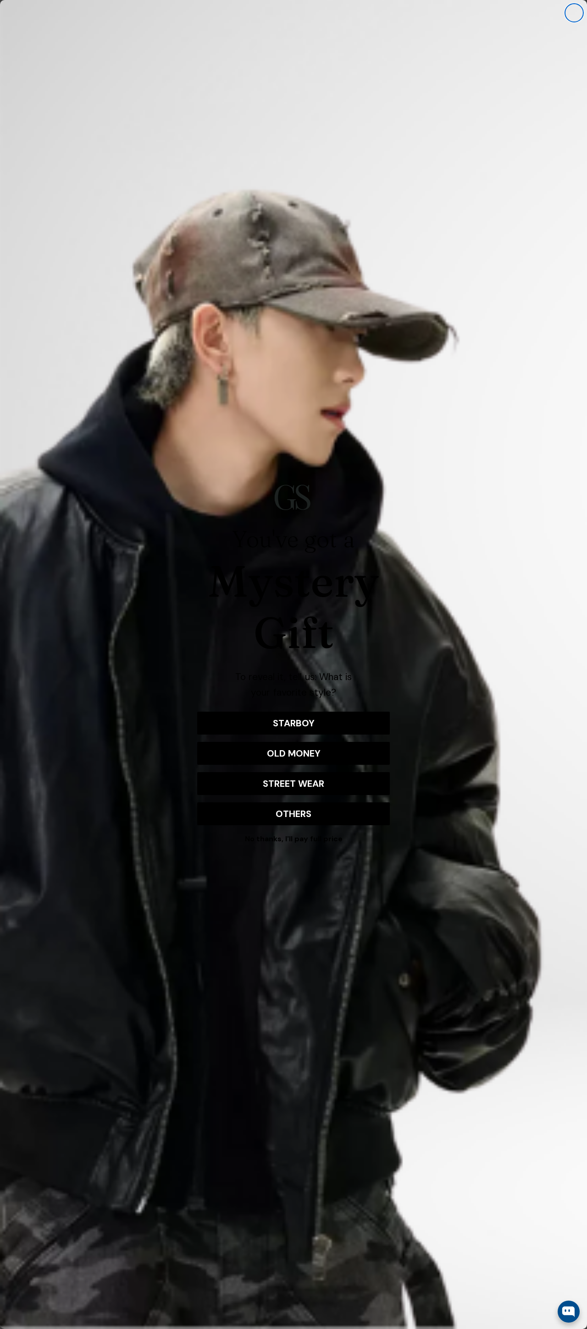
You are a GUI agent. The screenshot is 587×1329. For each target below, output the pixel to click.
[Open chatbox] (569, 1312)
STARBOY (294, 723)
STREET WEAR (293, 784)
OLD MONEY (294, 753)
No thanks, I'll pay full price (294, 839)
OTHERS (293, 814)
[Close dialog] (574, 13)
